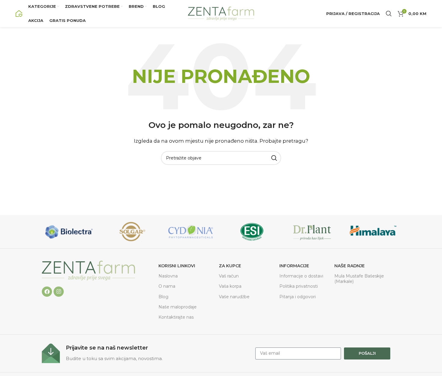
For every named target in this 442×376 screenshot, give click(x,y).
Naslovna (168, 276)
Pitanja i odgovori (297, 296)
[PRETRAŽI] (274, 158)
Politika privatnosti (298, 286)
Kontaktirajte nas (176, 317)
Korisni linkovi (176, 265)
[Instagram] (59, 292)
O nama (166, 286)
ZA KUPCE (230, 265)
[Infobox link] (145, 353)
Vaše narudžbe (234, 296)
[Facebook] (47, 292)
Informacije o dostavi (301, 276)
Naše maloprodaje (177, 307)
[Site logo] (19, 13)
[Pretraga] (389, 14)
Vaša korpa (230, 286)
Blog (163, 296)
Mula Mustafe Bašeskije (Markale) (359, 278)
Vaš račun (229, 276)
